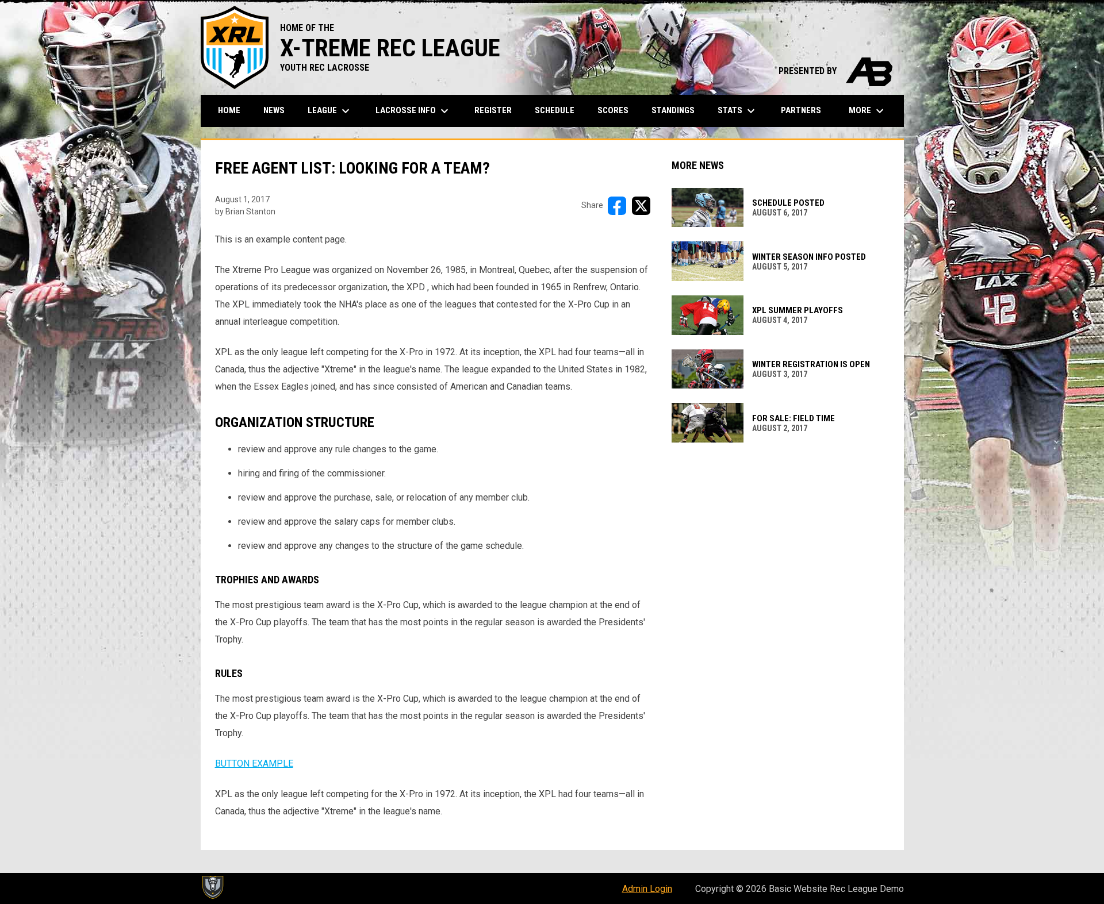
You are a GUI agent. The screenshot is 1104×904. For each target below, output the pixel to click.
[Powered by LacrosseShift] (212, 887)
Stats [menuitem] (738, 111)
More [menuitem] (868, 111)
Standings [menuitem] (673, 110)
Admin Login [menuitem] (647, 888)
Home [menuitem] (229, 110)
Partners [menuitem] (801, 110)
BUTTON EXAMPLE (254, 763)
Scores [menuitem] (612, 110)
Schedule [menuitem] (554, 110)
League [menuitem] (330, 111)
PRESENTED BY (835, 71)
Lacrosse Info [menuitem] (413, 111)
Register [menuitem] (493, 110)
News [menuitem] (274, 110)
